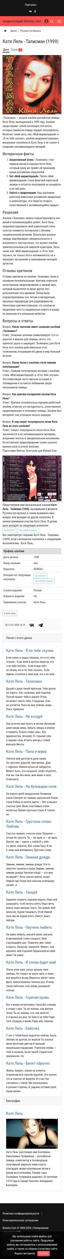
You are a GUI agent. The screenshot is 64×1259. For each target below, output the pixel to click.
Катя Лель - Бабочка (22, 1028)
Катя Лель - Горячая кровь (27, 997)
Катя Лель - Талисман (24, 681)
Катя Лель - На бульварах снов (31, 786)
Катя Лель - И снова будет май (31, 962)
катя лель (11, 613)
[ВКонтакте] (32, 625)
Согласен (43, 1253)
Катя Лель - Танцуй (21, 892)
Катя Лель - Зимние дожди (28, 857)
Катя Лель (14, 1113)
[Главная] (5, 31)
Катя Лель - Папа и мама (26, 751)
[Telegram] (41, 625)
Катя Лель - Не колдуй (24, 716)
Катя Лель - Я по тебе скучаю (30, 650)
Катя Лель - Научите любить (29, 927)
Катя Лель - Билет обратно (28, 1063)
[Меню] (59, 21)
